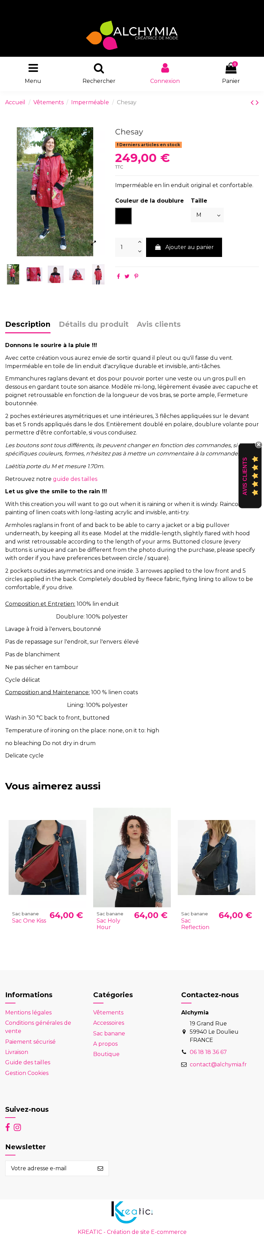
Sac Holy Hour (108, 923)
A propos (105, 1044)
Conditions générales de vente (38, 1027)
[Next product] (257, 102)
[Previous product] (253, 102)
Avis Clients (245, 476)
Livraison (16, 1052)
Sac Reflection (195, 923)
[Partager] (118, 276)
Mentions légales (28, 1012)
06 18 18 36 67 (208, 1052)
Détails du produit (94, 324)
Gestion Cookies (26, 1073)
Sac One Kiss (29, 920)
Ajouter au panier (189, 247)
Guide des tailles (27, 1062)
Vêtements (108, 1012)
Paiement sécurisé (30, 1041)
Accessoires (108, 1023)
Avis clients (159, 324)
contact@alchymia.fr (218, 1064)
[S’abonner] (100, 1168)
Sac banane (109, 1033)
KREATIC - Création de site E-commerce (132, 1232)
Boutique (106, 1054)
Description (28, 324)
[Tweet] (127, 276)
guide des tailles (75, 479)
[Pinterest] (136, 276)
